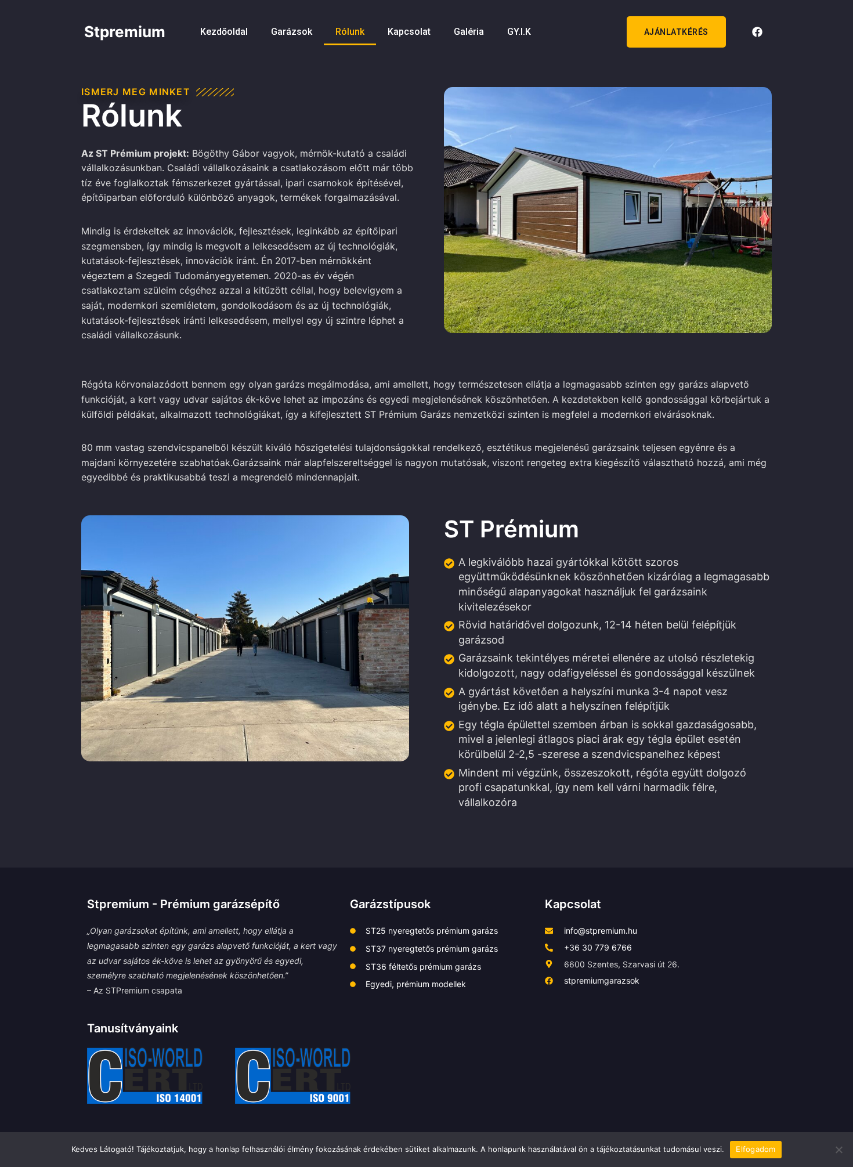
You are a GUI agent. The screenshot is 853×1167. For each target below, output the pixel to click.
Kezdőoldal (224, 31)
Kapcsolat (409, 31)
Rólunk (349, 31)
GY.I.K (519, 31)
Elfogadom (755, 1149)
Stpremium (124, 32)
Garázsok (291, 31)
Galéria (469, 31)
